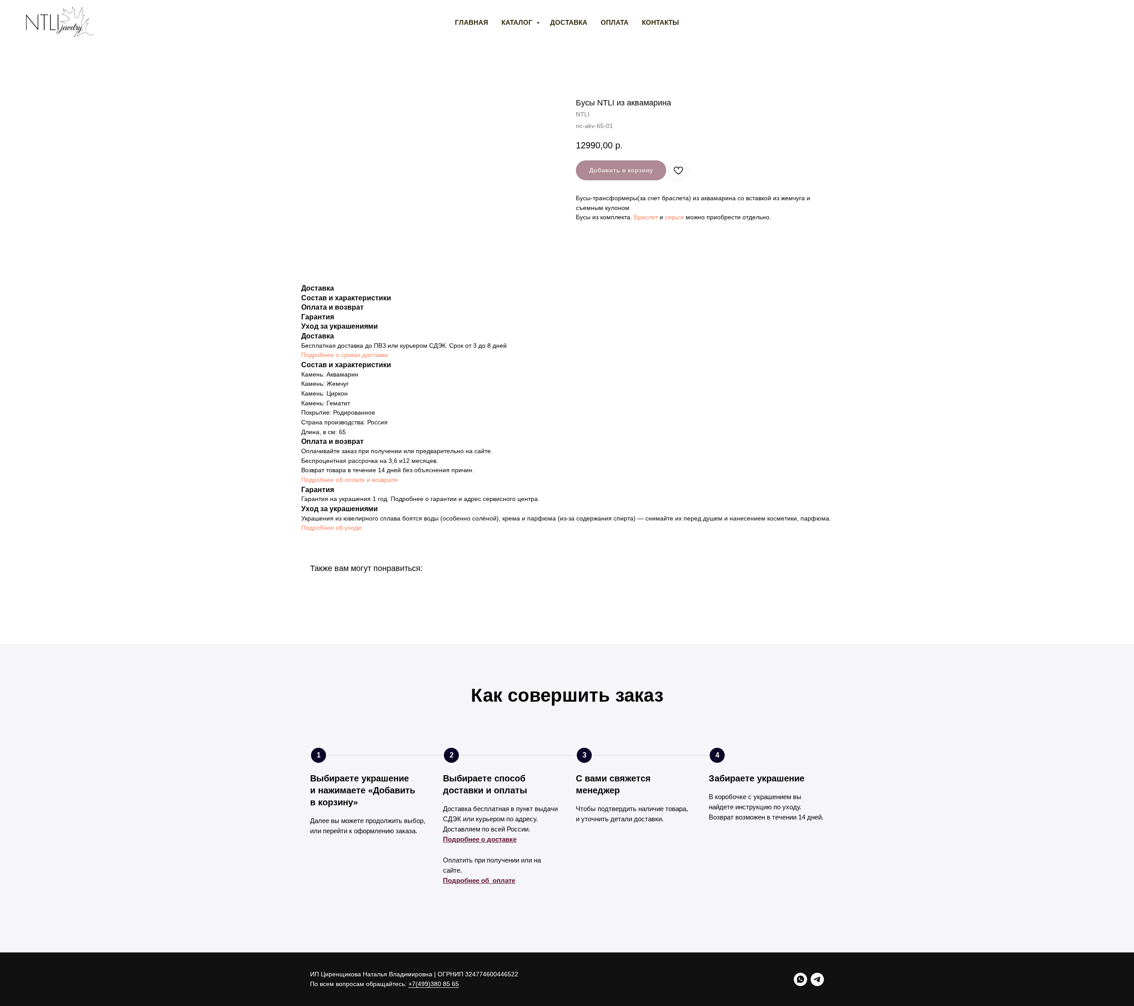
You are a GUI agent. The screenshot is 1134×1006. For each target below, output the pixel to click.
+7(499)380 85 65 (433, 983)
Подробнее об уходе (331, 527)
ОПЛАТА (615, 22)
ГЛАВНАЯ (471, 22)
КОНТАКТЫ (660, 22)
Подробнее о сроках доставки (344, 354)
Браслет (646, 217)
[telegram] (817, 979)
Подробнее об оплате (479, 880)
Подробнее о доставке (480, 839)
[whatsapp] (800, 979)
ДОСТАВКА (568, 22)
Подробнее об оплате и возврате (349, 479)
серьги (674, 217)
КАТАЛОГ (517, 22)
